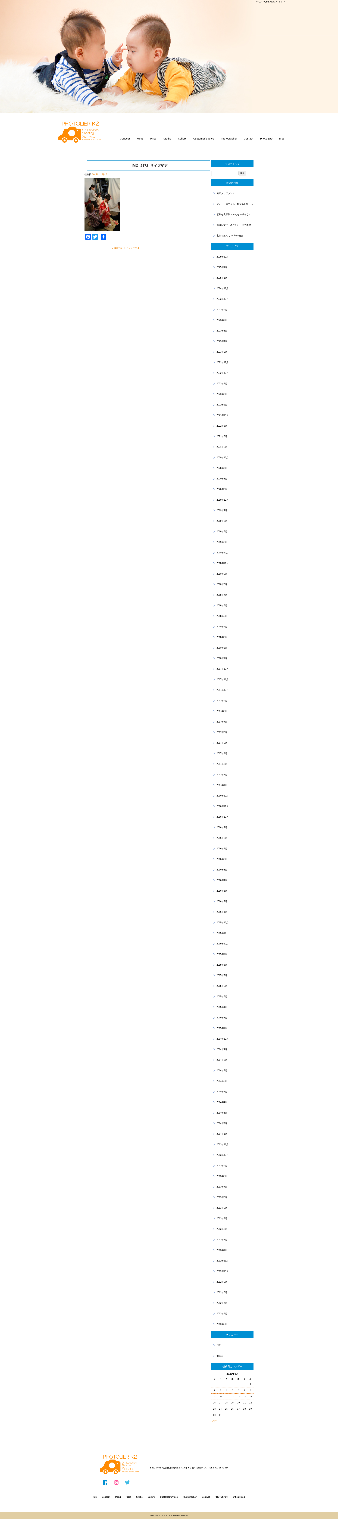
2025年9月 (222, 267)
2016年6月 (222, 859)
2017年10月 (223, 690)
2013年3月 (222, 1229)
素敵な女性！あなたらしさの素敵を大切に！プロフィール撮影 (235, 225)
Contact (206, 1497)
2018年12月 (223, 552)
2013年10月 (223, 1155)
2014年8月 (222, 1060)
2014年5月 (222, 1091)
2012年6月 (222, 1313)
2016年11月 (223, 806)
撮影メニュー (140, 139)
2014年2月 (222, 1123)
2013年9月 (222, 1165)
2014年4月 (222, 1102)
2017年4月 (222, 753)
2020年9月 (222, 468)
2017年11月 (223, 679)
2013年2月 (222, 1239)
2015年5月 (222, 996)
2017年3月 (222, 764)
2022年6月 (222, 394)
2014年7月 (222, 1070)
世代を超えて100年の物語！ (231, 235)
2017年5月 (222, 743)
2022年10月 (223, 373)
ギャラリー (182, 139)
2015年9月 (222, 954)
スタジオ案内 (167, 139)
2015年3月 (222, 1017)
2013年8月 (222, 1176)
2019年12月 (223, 499)
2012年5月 (222, 1324)
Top (95, 1497)
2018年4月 (222, 626)
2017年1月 (222, 785)
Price (128, 1497)
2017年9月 (222, 700)
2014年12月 (223, 1038)
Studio (139, 1497)
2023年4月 (222, 341)
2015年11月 (223, 933)
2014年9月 (222, 1049)
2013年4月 (222, 1218)
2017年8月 (222, 711)
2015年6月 (222, 986)
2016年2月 (222, 901)
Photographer (190, 1497)
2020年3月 (222, 489)
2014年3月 (222, 1112)
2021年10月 (223, 415)
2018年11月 (223, 563)
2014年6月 (222, 1081)
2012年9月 (222, 1282)
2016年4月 (222, 880)
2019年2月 (222, 542)
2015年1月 (222, 1028)
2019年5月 (222, 531)
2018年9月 (222, 573)
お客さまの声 (203, 139)
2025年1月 (222, 278)
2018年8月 (222, 584)
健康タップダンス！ (227, 193)
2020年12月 (223, 457)
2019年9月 (222, 510)
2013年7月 (222, 1186)
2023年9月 (222, 309)
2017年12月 (223, 669)
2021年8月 (222, 425)
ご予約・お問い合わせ (248, 139)
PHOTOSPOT (267, 139)
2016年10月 (223, 817)
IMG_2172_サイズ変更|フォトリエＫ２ (271, 2)
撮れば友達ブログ (282, 139)
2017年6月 (222, 732)
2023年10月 (223, 299)
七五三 (220, 1355)
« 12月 (214, 1421)
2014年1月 (222, 1134)
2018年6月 (222, 605)
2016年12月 (223, 795)
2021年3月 (222, 436)
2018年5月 (222, 616)
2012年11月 (223, 1260)
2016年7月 (222, 848)
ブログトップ (232, 163)
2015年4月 (222, 1007)
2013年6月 (222, 1197)
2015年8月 (222, 964)
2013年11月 (223, 1144)
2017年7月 (222, 721)
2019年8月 (222, 521)
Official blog (239, 1497)
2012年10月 (223, 1271)
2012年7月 (222, 1303)
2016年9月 (222, 827)
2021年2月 (222, 447)
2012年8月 (222, 1292)
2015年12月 (223, 922)
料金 (153, 139)
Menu (118, 1497)
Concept (106, 1497)
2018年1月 (222, 658)
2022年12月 (223, 362)
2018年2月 (222, 647)
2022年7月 (222, 383)
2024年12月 (223, 288)
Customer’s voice (169, 1497)
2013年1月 (222, 1250)
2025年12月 (223, 256)
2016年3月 (222, 890)
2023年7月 (222, 320)
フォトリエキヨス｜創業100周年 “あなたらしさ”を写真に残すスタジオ (235, 204)
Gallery (151, 1497)
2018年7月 (222, 595)
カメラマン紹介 (228, 139)
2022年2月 (222, 404)
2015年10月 (223, 943)
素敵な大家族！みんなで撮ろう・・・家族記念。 (235, 214)
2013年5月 (222, 1208)
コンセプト (124, 139)
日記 (219, 1345)
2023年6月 (222, 330)
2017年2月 (222, 774)
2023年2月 (222, 352)
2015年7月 (222, 975)
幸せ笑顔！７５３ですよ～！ (127, 248)
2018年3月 (222, 637)
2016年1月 (222, 912)
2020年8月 (222, 478)
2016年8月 (222, 838)
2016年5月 (222, 869)
